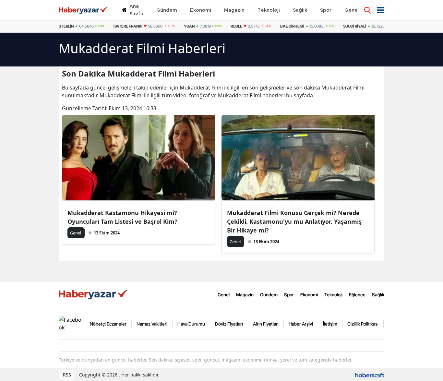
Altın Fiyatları (266, 324)
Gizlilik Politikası (362, 324)
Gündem (269, 294)
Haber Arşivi (301, 324)
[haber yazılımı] (369, 374)
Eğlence (357, 294)
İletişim (330, 324)
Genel (224, 294)
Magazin (245, 294)
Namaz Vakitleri (152, 324)
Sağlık (378, 294)
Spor (289, 294)
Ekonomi (309, 294)
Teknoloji (333, 294)
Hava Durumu (191, 324)
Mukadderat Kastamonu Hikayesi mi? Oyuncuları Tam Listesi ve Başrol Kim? (122, 217)
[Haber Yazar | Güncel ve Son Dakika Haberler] (94, 294)
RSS (66, 375)
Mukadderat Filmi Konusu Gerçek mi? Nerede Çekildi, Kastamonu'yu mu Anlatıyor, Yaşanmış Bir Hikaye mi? (294, 221)
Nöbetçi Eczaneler (108, 324)
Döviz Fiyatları (229, 324)
